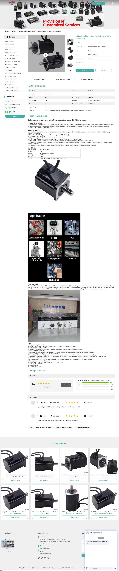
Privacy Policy (22, 567)
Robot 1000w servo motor (63, 427)
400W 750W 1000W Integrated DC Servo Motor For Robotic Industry (74, 475)
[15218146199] (48, 558)
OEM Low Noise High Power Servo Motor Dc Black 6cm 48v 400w (45, 512)
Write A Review (66, 385)
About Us (7, 540)
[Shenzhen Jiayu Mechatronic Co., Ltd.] (11, 3)
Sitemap (30, 567)
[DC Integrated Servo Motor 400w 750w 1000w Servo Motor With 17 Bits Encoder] (74, 498)
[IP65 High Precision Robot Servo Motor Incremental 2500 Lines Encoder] (45, 461)
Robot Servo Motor (22, 31)
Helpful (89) (89, 402)
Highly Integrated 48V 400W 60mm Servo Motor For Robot (103, 475)
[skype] (13, 112)
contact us (84, 3)
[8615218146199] (45, 558)
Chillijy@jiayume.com (14, 104)
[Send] (115, 568)
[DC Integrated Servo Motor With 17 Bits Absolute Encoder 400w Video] (46, 53)
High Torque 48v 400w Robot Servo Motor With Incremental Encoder (15, 512)
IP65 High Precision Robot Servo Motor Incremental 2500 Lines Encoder (45, 475)
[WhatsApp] (6, 112)
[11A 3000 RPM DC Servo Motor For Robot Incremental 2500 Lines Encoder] (15, 461)
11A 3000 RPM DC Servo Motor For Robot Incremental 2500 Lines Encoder (15, 475)
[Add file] (87, 568)
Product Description (63, 79)
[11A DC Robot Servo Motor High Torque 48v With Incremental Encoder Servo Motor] (104, 498)
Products (13, 31)
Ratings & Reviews (87, 79)
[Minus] (115, 533)
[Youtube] (42, 558)
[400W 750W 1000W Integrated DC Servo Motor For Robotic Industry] (74, 461)
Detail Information (39, 79)
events (76, 3)
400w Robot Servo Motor (43, 427)
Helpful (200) (90, 416)
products (67, 3)
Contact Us (8, 551)
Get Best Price (84, 70)
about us (60, 3)
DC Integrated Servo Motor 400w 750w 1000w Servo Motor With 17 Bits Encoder (74, 512)
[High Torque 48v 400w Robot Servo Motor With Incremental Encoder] (15, 498)
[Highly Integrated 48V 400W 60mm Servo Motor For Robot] (104, 461)
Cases (7, 548)
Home (53, 3)
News (6, 545)
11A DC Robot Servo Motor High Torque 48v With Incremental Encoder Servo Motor (103, 512)
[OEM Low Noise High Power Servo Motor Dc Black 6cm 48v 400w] (45, 498)
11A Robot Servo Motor (83, 427)
